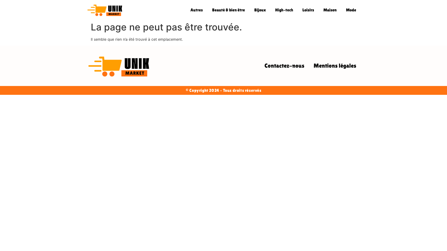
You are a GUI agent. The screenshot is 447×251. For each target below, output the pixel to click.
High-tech (284, 9)
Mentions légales (335, 65)
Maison (330, 9)
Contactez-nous (284, 65)
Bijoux (260, 9)
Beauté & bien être (228, 9)
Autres (196, 9)
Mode (351, 9)
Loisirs (308, 9)
